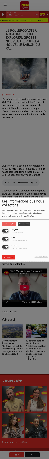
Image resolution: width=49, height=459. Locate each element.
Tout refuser (24, 224)
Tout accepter (9, 224)
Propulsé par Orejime (41, 257)
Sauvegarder (9, 257)
